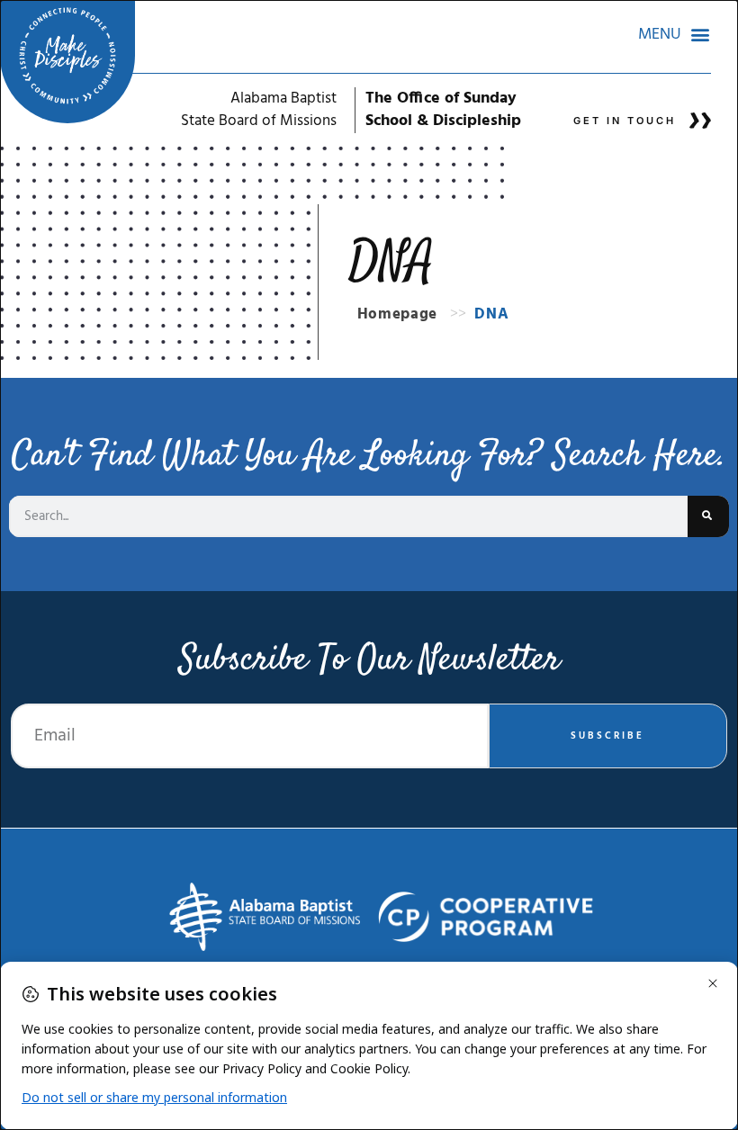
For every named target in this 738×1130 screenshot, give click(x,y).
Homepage (397, 314)
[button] (674, 34)
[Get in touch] (700, 120)
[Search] (708, 516)
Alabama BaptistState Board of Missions (259, 110)
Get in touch (624, 120)
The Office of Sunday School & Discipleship (443, 109)
